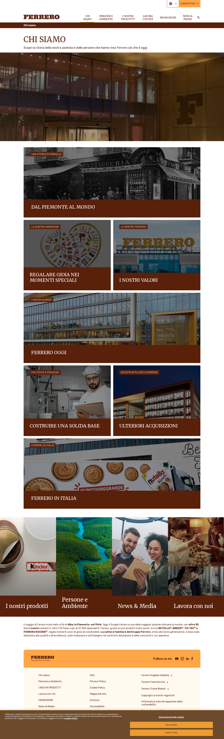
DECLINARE (171, 725)
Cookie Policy (71, 718)
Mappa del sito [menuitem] (98, 693)
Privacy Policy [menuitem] (98, 681)
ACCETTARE (171, 733)
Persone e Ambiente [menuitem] (106, 18)
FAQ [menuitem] (92, 675)
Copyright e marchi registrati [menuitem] (158, 695)
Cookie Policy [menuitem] (97, 687)
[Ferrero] (42, 17)
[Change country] (173, 3)
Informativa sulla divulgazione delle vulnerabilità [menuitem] (161, 703)
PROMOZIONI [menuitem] (168, 17)
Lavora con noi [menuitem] (147, 18)
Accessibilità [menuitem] (97, 706)
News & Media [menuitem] (187, 18)
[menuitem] (157, 675)
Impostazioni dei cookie (171, 717)
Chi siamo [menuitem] (87, 18)
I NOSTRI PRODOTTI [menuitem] (128, 18)
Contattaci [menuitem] (188, 3)
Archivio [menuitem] (94, 700)
